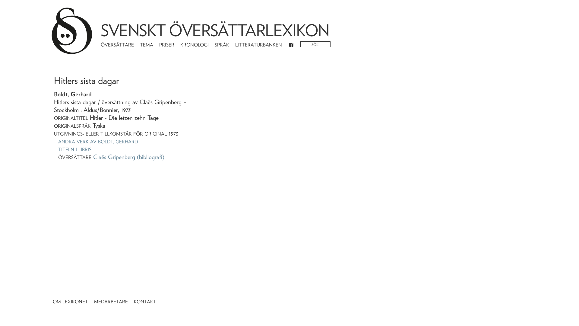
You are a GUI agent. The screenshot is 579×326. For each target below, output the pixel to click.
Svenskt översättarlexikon (215, 30)
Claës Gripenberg (114, 157)
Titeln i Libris (74, 149)
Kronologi (194, 45)
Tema (146, 45)
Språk (222, 45)
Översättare (117, 45)
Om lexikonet (70, 302)
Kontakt (145, 302)
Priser (166, 45)
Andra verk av (98, 142)
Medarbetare (111, 302)
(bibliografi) (150, 157)
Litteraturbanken (258, 45)
